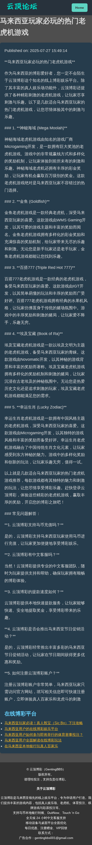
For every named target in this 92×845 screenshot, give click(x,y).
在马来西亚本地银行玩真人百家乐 (31, 746)
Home (79, 7)
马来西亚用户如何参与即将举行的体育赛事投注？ (43, 735)
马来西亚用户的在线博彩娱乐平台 (31, 729)
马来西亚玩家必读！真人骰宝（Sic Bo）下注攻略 (43, 723)
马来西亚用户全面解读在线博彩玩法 (33, 740)
